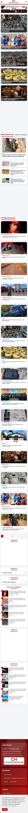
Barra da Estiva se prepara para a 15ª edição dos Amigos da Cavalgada (13, 467)
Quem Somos (7, 774)
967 (12, 536)
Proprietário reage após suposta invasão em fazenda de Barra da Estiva (16, 669)
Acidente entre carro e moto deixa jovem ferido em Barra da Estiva (13, 258)
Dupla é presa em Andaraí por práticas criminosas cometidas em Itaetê (12, 446)
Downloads (13, 781)
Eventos (6, 781)
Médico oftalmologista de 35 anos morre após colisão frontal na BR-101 (13, 320)
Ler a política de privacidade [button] (9, 806)
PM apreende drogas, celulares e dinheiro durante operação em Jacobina (12, 425)
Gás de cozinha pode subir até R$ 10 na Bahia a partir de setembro (13, 362)
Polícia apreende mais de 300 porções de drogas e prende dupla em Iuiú (17, 164)
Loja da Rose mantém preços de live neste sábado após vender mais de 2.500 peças (13, 341)
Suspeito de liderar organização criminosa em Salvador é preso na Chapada (14, 383)
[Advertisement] (14, 117)
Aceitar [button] (5, 809)
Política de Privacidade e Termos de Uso (14, 778)
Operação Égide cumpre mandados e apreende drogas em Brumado (13, 488)
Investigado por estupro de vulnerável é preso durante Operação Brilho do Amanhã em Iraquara (13, 529)
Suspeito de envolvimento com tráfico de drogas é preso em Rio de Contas (13, 299)
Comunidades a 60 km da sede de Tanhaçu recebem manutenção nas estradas (13, 278)
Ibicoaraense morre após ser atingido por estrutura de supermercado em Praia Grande (17, 690)
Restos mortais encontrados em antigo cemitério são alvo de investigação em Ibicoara (16, 697)
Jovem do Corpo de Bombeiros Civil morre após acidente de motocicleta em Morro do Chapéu (14, 237)
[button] (3, 23)
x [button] (26, 795)
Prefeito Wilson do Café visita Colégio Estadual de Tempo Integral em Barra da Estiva (14, 509)
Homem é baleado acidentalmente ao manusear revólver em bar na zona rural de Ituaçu (17, 676)
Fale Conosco (7, 793)
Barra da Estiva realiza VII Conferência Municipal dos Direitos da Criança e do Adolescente (13, 404)
